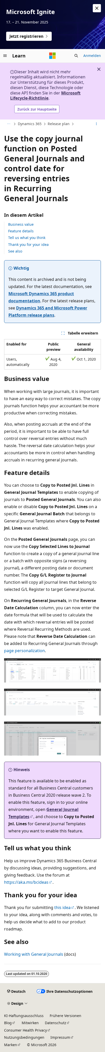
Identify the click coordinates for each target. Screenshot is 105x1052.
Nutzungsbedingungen (24, 1037)
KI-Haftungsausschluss (24, 1015)
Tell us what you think (26, 237)
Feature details (21, 231)
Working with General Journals (33, 954)
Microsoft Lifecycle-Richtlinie (45, 95)
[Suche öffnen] (76, 55)
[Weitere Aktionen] (96, 124)
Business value (21, 224)
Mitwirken (30, 1022)
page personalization (24, 650)
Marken (10, 1044)
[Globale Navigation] (5, 55)
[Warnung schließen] (97, 8)
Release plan (59, 123)
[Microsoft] (52, 55)
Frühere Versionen (65, 1015)
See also (15, 251)
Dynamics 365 (30, 123)
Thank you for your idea (28, 244)
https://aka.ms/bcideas (26, 882)
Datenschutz (55, 1022)
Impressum (60, 1037)
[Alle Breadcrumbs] (8, 124)
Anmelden (92, 55)
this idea (62, 907)
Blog (8, 1022)
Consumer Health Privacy (25, 1030)
